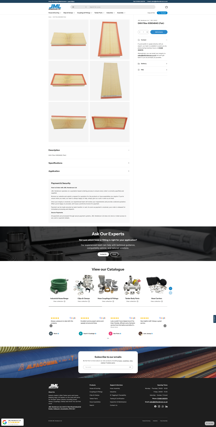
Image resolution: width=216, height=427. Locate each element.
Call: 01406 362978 (139, 1)
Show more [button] (84, 327)
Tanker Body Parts (132, 298)
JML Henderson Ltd (143, 20)
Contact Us (103, 254)
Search (92, 405)
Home (50, 17)
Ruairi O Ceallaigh (59, 333)
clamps (103, 363)
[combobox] (112, 7)
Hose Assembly (115, 388)
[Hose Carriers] (156, 285)
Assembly (120, 13)
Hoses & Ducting (54, 13)
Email (114, 254)
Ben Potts (87, 333)
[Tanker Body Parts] (132, 285)
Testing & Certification (117, 398)
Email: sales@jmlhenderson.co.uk (157, 1)
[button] (51, 325)
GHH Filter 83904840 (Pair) (59, 17)
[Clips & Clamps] (83, 285)
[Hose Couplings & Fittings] (108, 285)
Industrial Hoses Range (59, 298)
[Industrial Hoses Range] (59, 285)
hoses (120, 361)
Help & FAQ (151, 13)
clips (131, 361)
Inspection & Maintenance (118, 402)
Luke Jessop (117, 333)
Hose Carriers (156, 298)
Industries (110, 13)
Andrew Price (147, 333)
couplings (126, 361)
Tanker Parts (98, 13)
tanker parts (111, 363)
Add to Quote (159, 32)
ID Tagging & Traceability (118, 395)
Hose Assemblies (95, 402)
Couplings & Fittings (83, 13)
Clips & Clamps (68, 13)
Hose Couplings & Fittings (108, 298)
